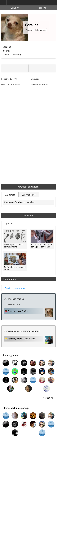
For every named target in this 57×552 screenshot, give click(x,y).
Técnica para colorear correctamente (13, 245)
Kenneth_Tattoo (15, 338)
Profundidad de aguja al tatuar (15, 268)
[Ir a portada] (19, 2)
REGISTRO (14, 8)
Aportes (9, 223)
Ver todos (48, 397)
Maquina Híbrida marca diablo (19, 202)
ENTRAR (42, 8)
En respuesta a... (13, 304)
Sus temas (10, 194)
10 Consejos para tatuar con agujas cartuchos (41, 245)
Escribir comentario (14, 288)
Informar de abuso (39, 84)
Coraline (11, 311)
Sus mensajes (29, 194)
